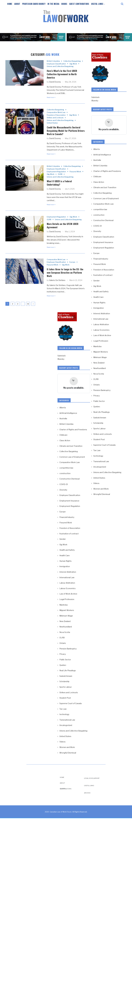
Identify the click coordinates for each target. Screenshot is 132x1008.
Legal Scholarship (92, 778)
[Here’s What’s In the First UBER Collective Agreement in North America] (24, 73)
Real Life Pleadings (101, 412)
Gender (96, 281)
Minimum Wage (100, 357)
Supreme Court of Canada (104, 445)
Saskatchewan (99, 417)
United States (52, 123)
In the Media (53, 3)
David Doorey (55, 82)
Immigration (98, 308)
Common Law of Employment (106, 198)
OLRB (60, 174)
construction (98, 215)
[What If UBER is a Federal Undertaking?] (24, 178)
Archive (87, 793)
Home (9, 3)
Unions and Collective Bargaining (60, 66)
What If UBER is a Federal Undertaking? (59, 183)
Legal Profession (100, 341)
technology (98, 456)
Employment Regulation (56, 172)
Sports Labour (99, 428)
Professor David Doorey (33, 3)
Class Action (98, 182)
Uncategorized (99, 467)
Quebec (96, 406)
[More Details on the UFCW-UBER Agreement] (24, 228)
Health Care (98, 297)
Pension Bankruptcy (101, 390)
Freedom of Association (56, 115)
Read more (50, 97)
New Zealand (98, 363)
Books (64, 3)
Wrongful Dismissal (101, 494)
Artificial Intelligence (102, 155)
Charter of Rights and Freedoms (107, 171)
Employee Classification (56, 64)
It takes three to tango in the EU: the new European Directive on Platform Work (65, 273)
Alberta (96, 149)
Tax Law (96, 450)
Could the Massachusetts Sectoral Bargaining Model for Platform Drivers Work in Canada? (66, 131)
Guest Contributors (79, 3)
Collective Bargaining (72, 61)
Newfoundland (99, 368)
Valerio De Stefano (57, 280)
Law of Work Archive (102, 335)
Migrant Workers (100, 352)
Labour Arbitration (101, 324)
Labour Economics (101, 330)
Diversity (97, 231)
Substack (95, 97)
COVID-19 (97, 226)
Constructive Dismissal (103, 220)
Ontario (96, 385)
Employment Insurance (103, 242)
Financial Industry (100, 259)
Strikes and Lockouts (55, 118)
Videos (96, 483)
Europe (72, 262)
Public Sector (99, 401)
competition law (100, 209)
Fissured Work (75, 172)
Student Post (99, 439)
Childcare (97, 176)
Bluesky (94, 100)
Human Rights (99, 302)
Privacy (96, 396)
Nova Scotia (98, 374)
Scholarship (98, 423)
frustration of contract (103, 275)
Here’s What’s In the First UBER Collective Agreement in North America (62, 74)
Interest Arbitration (101, 313)
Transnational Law (101, 461)
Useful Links (97, 3)
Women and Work (101, 489)
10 (28, 303)
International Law (100, 319)
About (17, 3)
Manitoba (97, 346)
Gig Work (73, 64)
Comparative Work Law (56, 112)
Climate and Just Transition (104, 187)
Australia (97, 160)
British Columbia (53, 61)
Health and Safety (101, 291)
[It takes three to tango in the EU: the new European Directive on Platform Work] (24, 271)
